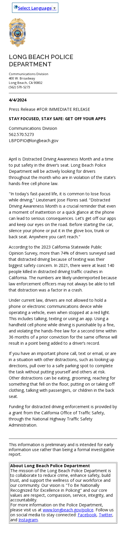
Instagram (28, 519)
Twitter (105, 514)
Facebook (87, 514)
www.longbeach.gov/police (68, 510)
